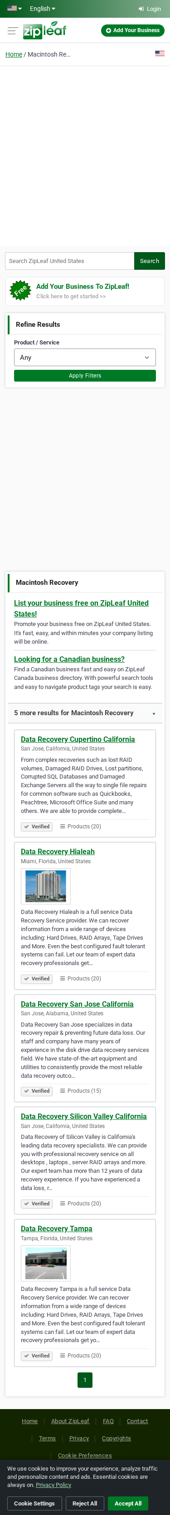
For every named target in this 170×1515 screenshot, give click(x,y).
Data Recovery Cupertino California (78, 739)
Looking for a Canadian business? (69, 659)
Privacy (79, 1438)
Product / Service (36, 342)
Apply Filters (85, 376)
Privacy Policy (53, 1485)
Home (13, 54)
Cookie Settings (34, 1503)
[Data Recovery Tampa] (85, 1263)
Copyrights (116, 1438)
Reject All (85, 1503)
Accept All (128, 1503)
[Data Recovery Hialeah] (85, 886)
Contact (137, 1421)
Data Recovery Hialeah (58, 851)
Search (149, 261)
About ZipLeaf (70, 1421)
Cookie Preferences (85, 1455)
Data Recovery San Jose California (77, 1004)
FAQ (108, 1421)
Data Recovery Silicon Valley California (84, 1116)
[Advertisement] (85, 154)
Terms (47, 1438)
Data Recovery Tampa (56, 1228)
